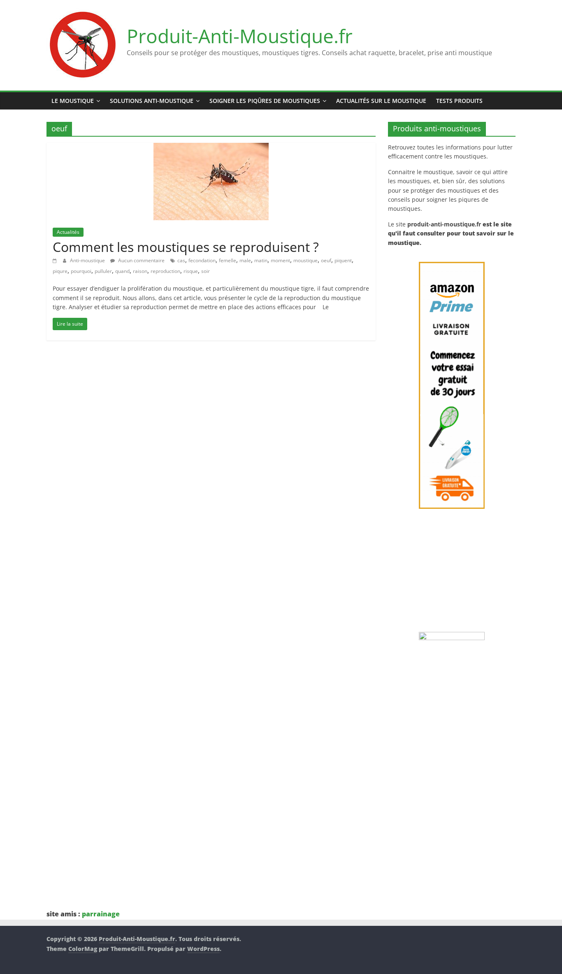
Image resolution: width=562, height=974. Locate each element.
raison (140, 271)
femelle (227, 260)
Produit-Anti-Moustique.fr (240, 36)
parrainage (101, 913)
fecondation (202, 260)
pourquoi (81, 271)
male (245, 260)
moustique (305, 260)
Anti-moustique (88, 260)
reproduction (165, 271)
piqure (60, 271)
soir (205, 271)
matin (260, 260)
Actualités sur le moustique (381, 101)
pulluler (103, 271)
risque (190, 271)
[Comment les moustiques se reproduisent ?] (211, 147)
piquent (343, 260)
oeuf (326, 260)
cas (181, 260)
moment (280, 260)
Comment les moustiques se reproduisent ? (186, 247)
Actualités (68, 231)
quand (122, 271)
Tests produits (459, 101)
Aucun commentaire (141, 260)
